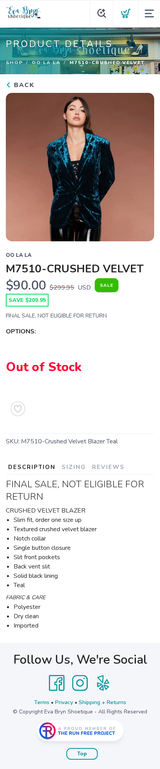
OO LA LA (46, 62)
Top (82, 753)
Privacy (64, 702)
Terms (41, 702)
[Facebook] (56, 683)
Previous (18, 165)
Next (142, 165)
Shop (14, 62)
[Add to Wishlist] (17, 408)
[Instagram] (80, 683)
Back (23, 85)
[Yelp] (103, 683)
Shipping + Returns (102, 702)
